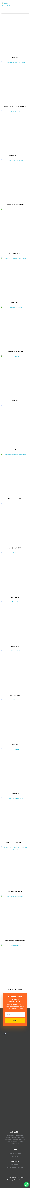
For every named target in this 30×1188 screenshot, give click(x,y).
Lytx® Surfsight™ (15, 548)
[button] (26, 1184)
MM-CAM (15, 744)
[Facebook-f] (10, 1184)
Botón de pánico (15, 155)
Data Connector (15, 253)
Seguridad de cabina (15, 891)
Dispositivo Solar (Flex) (15, 352)
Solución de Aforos (15, 990)
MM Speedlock (15, 695)
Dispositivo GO (15, 303)
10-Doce (15, 57)
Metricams (15, 597)
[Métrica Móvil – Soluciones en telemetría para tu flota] (9, 5)
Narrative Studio (18, 1180)
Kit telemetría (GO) (15, 499)
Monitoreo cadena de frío (15, 842)
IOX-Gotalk (15, 401)
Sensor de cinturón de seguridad (15, 941)
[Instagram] (16, 1184)
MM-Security (15, 793)
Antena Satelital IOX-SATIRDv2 (15, 106)
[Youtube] (19, 1184)
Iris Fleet (15, 450)
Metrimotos (15, 646)
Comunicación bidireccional (15, 204)
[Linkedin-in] (13, 1184)
